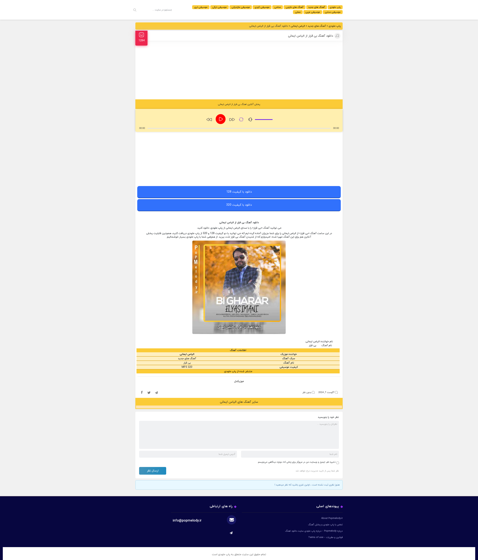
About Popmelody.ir (332, 518)
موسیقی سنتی (333, 12)
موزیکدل (239, 381)
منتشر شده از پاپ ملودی (238, 371)
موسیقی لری (200, 7)
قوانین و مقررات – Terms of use (325, 537)
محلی (298, 12)
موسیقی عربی (312, 12)
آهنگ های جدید (316, 7)
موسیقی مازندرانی (241, 7)
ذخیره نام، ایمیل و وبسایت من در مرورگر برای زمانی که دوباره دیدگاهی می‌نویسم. (296, 462)
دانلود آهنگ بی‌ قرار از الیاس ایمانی (310, 36)
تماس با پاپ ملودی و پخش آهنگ (325, 524)
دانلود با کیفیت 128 (239, 192)
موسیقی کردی (262, 7)
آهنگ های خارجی (294, 7)
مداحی (277, 7)
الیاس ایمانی (298, 26)
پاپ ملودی (335, 7)
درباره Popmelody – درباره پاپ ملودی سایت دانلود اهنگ (314, 531)
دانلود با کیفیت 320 (239, 205)
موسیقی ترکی (219, 7)
